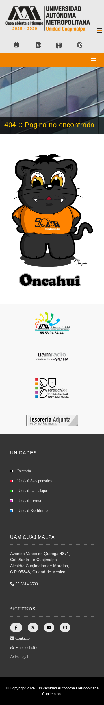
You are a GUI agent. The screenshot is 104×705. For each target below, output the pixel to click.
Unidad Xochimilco (33, 510)
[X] (33, 627)
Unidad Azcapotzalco (34, 481)
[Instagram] (65, 627)
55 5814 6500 (26, 584)
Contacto (22, 638)
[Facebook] (16, 627)
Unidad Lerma (29, 501)
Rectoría (24, 471)
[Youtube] (49, 627)
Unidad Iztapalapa (32, 490)
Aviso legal (19, 656)
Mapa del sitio (26, 647)
